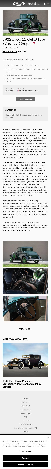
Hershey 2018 (10, 51)
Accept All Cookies (25, 465)
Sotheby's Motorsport (24, 428)
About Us (25, 402)
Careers (25, 421)
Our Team (25, 406)
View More (25, 329)
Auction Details (25, 99)
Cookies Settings (25, 451)
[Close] (48, 437)
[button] (44, 3)
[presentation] (4, 365)
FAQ (25, 417)
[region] (25, 451)
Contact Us (25, 410)
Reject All (25, 458)
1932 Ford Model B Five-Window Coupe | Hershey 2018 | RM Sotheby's (26, 3)
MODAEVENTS (24, 424)
